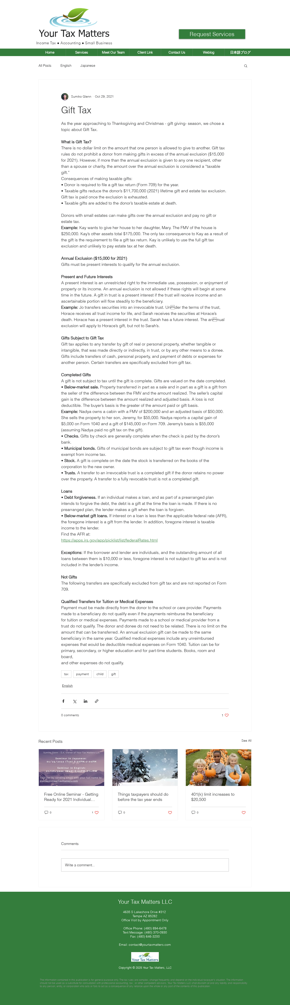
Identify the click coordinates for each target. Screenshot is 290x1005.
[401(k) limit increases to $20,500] (218, 767)
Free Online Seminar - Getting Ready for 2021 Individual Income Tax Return (71, 797)
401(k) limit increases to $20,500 (212, 797)
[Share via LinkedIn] (85, 701)
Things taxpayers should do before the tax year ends (143, 797)
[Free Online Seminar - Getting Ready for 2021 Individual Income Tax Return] (71, 767)
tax (66, 674)
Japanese (87, 65)
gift (113, 674)
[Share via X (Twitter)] (74, 701)
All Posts (45, 65)
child (100, 674)
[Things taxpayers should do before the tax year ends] (145, 767)
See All (246, 740)
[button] (74, 34)
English (65, 65)
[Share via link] (96, 701)
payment (82, 674)
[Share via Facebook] (63, 701)
